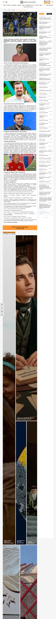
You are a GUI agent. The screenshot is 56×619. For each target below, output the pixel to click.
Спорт (44, 5)
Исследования (28, 5)
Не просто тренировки (43, 100)
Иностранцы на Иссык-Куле (44, 162)
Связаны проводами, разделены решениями (45, 151)
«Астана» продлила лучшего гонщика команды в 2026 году (45, 18)
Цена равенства (42, 147)
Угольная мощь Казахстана (44, 131)
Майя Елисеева (42, 140)
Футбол (13, 10)
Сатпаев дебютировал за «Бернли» (44, 60)
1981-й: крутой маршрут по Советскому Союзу (44, 23)
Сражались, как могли (21, 10)
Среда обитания (49, 5)
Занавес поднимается (43, 87)
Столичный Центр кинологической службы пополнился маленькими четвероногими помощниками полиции (45, 187)
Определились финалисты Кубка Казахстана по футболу (45, 79)
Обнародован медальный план (45, 90)
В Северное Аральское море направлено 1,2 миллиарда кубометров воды (45, 193)
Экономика (14, 5)
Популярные (49, 13)
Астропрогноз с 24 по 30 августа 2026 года (44, 83)
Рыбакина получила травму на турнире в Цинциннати (45, 75)
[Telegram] (5, 2)
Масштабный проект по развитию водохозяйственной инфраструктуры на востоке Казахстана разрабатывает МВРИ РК (45, 206)
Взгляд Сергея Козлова (43, 155)
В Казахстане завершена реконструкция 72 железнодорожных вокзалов (45, 64)
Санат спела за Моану (43, 112)
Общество (19, 5)
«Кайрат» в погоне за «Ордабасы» (43, 116)
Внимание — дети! (43, 169)
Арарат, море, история (43, 120)
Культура (37, 5)
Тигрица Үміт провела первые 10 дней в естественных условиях (45, 54)
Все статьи (46, 217)
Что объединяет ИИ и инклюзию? (43, 124)
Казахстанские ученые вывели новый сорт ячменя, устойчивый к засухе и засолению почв (45, 43)
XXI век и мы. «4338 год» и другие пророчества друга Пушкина (44, 69)
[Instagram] (6, 2)
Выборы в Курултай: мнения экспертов (44, 178)
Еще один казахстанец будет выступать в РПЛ (45, 33)
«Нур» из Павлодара (43, 93)
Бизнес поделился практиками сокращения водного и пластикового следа (45, 49)
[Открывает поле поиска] (52, 2)
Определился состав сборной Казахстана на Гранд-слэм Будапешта (45, 27)
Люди (41, 5)
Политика (9, 5)
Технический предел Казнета (45, 158)
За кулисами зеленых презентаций (43, 144)
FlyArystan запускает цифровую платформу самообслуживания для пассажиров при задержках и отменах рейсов (45, 199)
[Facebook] (3, 2)
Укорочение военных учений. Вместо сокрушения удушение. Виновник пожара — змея (45, 135)
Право (23, 5)
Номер (4, 5)
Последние (42, 13)
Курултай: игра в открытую (44, 181)
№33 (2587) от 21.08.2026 (9, 233)
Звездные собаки (42, 97)
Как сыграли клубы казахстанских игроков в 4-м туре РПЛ (45, 212)
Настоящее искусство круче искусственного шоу (45, 166)
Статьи (4, 10)
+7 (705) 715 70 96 (20, 228)
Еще (32, 6)
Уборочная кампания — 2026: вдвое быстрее (45, 174)
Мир (33, 5)
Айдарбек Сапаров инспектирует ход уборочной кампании (45, 37)
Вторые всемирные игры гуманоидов (44, 104)
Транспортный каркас (43, 127)
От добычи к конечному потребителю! (44, 109)
